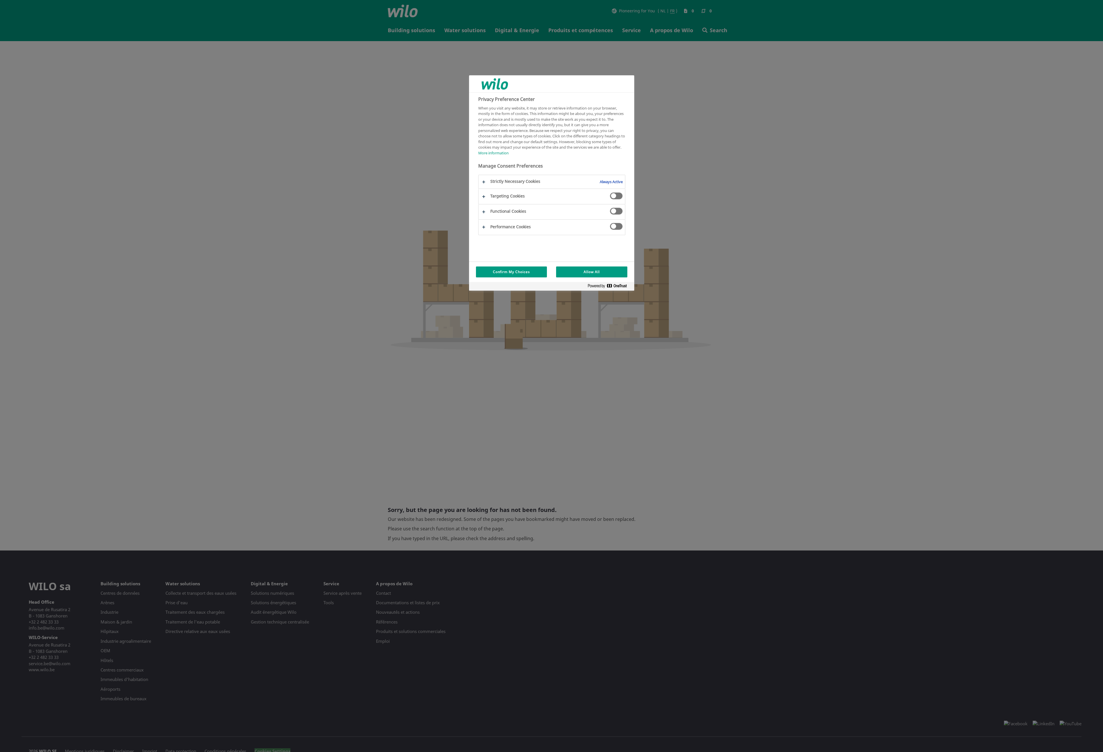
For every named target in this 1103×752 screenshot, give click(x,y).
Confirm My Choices (511, 271)
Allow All (592, 271)
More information (493, 152)
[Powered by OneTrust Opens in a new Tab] (609, 287)
